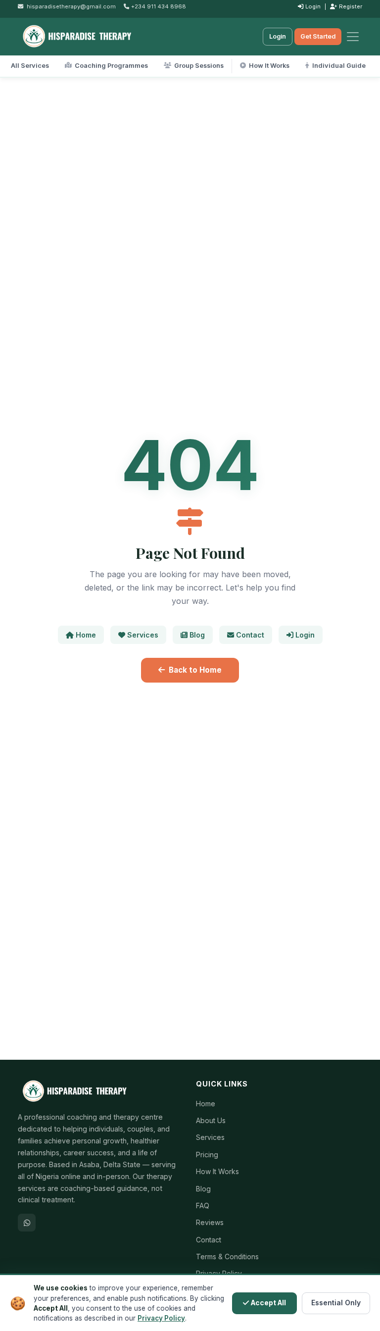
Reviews (210, 1223)
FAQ (202, 1206)
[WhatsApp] (27, 1223)
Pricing (207, 1155)
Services (142, 635)
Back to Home (195, 670)
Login (313, 6)
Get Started (317, 36)
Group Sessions (199, 65)
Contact (250, 635)
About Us (211, 1121)
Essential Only (336, 1303)
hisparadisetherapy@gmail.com (71, 6)
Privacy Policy (161, 1318)
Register (350, 6)
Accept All (268, 1303)
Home (86, 635)
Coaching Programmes (111, 65)
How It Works (269, 65)
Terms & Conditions (227, 1257)
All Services (30, 65)
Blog (197, 635)
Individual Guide (339, 65)
